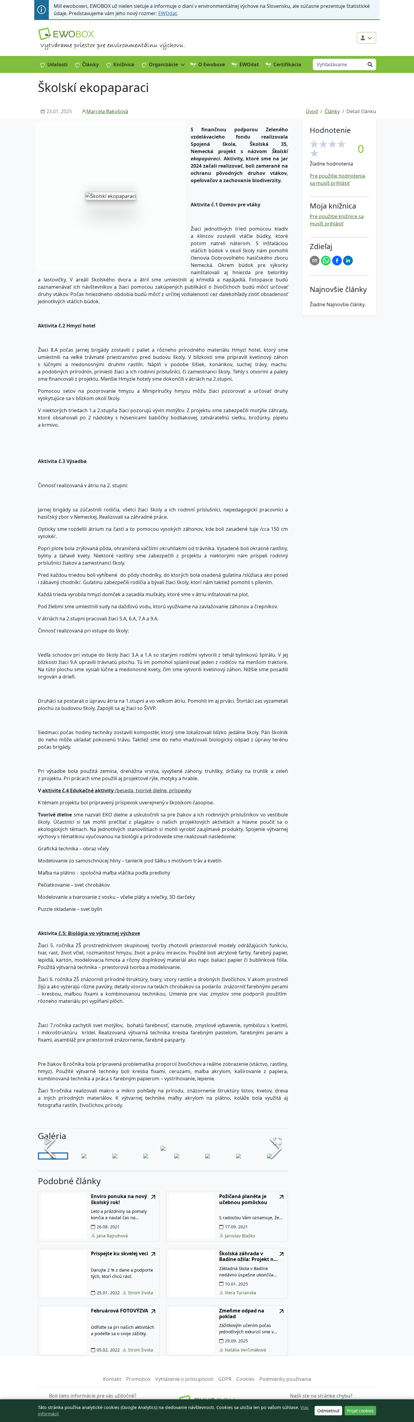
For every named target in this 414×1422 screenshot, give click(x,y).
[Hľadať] (370, 64)
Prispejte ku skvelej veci (119, 1253)
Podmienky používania (285, 1379)
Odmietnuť (328, 1411)
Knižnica (123, 64)
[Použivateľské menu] (366, 38)
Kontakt (112, 1379)
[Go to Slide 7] (238, 1156)
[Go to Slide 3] (115, 1156)
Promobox (138, 1379)
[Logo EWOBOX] (66, 33)
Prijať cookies (360, 1411)
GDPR (225, 1379)
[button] (163, 64)
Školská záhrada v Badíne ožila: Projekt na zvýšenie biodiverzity (248, 1256)
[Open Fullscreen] (277, 1140)
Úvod (312, 111)
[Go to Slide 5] (177, 1156)
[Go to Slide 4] (146, 1156)
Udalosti (57, 64)
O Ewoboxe (211, 64)
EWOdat (167, 13)
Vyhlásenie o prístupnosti (184, 1379)
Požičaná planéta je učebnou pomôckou (243, 1199)
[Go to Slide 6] (207, 1156)
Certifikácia (287, 64)
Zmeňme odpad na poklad (241, 1313)
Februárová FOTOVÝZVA (119, 1311)
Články (90, 64)
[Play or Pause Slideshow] (48, 1140)
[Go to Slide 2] (84, 1156)
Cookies (245, 1379)
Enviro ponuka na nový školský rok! (119, 1199)
